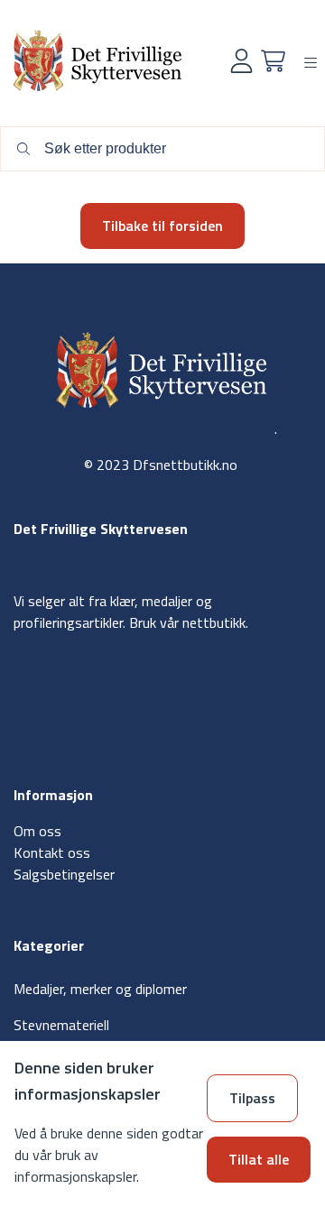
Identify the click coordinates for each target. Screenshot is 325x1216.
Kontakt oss (52, 852)
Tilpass (252, 1098)
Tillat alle (258, 1159)
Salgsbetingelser (64, 874)
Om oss (37, 831)
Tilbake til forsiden (162, 225)
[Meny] (310, 63)
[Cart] (273, 61)
